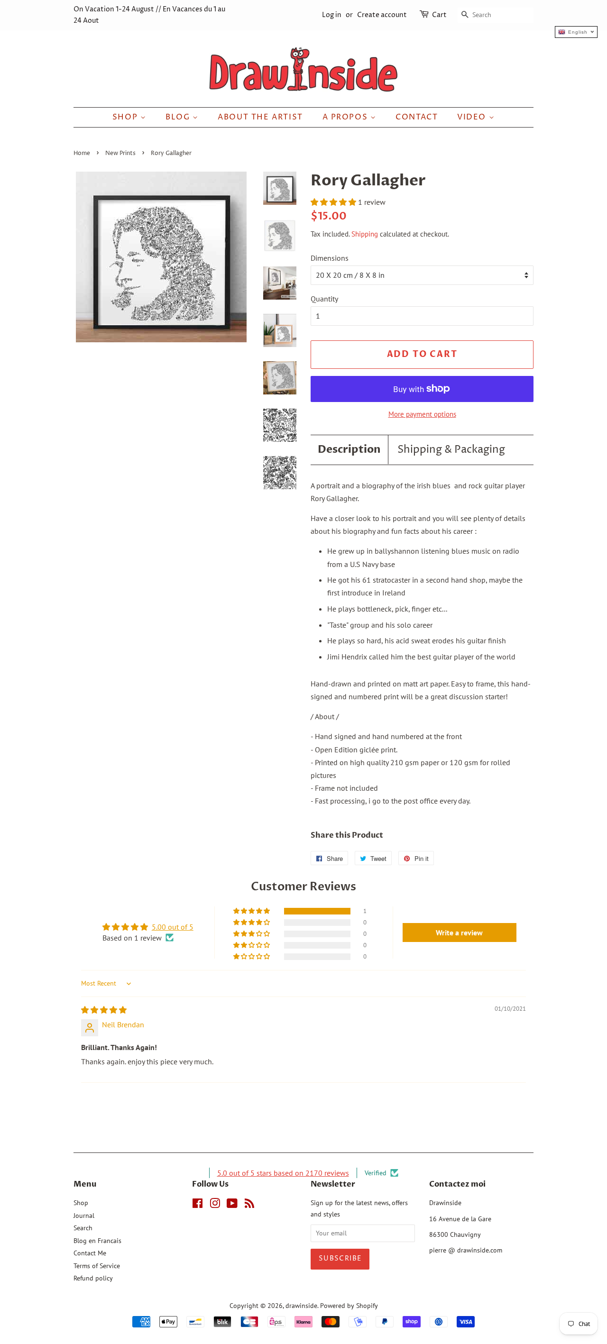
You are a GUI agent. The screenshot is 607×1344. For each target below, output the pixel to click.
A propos (346, 117)
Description (349, 449)
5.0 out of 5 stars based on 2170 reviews (283, 1173)
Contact (416, 117)
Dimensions (330, 258)
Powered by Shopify (349, 1305)
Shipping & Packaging (451, 450)
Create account (382, 14)
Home (82, 153)
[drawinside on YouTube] (232, 1205)
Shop (126, 117)
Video (473, 117)
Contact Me (90, 1253)
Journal (84, 1215)
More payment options (422, 414)
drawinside (301, 1305)
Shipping (364, 233)
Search (83, 1228)
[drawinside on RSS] (249, 1205)
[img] (104, 1010)
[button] (334, 202)
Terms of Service (97, 1266)
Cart (439, 14)
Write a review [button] (459, 932)
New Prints (120, 153)
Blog (179, 117)
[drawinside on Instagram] (215, 1205)
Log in (331, 14)
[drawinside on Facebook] (197, 1205)
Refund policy (93, 1278)
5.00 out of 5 (172, 927)
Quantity (324, 298)
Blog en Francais (97, 1240)
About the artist (260, 117)
